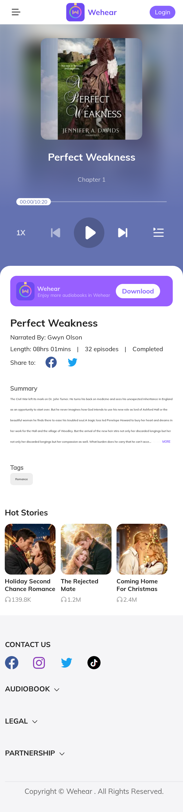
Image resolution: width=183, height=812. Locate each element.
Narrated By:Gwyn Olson (46, 337)
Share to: (23, 362)
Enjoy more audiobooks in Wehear (73, 295)
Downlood (138, 291)
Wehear (102, 12)
